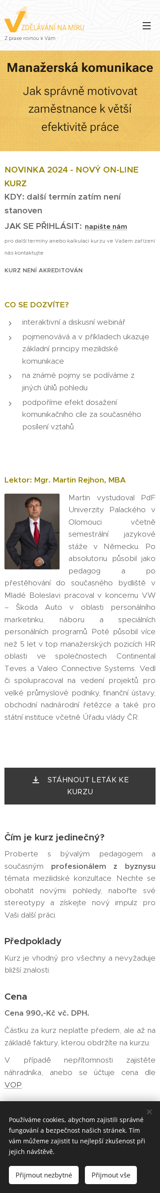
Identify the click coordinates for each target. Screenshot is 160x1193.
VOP (13, 1085)
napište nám (106, 226)
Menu (147, 25)
